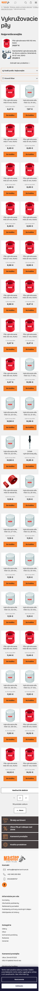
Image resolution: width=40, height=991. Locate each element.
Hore (21, 810)
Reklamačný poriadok (10, 906)
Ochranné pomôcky (9, 935)
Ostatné (5, 941)
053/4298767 (12, 879)
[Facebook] (4, 884)
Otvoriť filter (9, 78)
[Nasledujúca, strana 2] (20, 798)
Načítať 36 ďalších (20, 790)
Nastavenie (19, 979)
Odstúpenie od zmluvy (10, 912)
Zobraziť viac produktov (19, 63)
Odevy (4, 929)
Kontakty (5, 900)
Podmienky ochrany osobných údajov (16, 909)
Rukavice (5, 938)
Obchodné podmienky (10, 903)
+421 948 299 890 (14, 874)
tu (28, 974)
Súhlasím (19, 986)
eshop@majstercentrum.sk (17, 870)
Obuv (4, 932)
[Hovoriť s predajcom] (15, 2)
